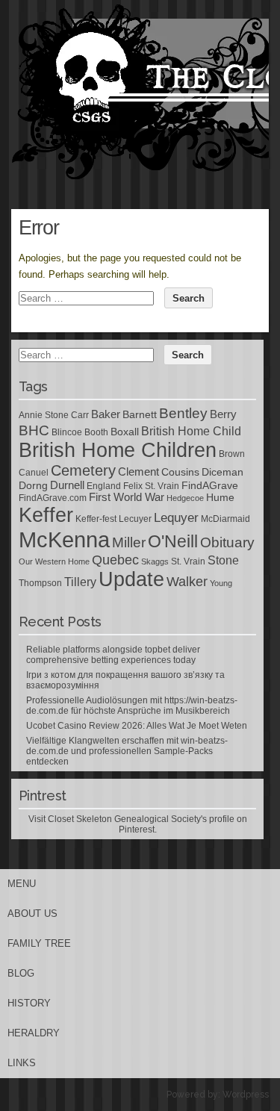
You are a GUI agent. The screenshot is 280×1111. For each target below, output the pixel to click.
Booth (96, 432)
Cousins (180, 472)
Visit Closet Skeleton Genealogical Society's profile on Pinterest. (137, 824)
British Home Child (191, 431)
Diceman (222, 472)
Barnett (139, 414)
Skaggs (155, 561)
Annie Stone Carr (54, 415)
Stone (223, 560)
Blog (20, 973)
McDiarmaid (225, 519)
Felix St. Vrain (151, 486)
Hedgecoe (185, 498)
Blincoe (67, 432)
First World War (126, 497)
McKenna (64, 539)
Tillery (80, 582)
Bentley (183, 413)
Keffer (46, 514)
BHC (34, 430)
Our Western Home (54, 561)
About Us (32, 913)
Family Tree (39, 943)
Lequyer (176, 518)
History (29, 1003)
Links (21, 1062)
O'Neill (173, 541)
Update (131, 579)
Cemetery (83, 470)
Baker (105, 414)
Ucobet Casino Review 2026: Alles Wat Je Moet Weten (136, 726)
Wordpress (246, 1094)
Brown (232, 454)
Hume (220, 497)
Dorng (33, 485)
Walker (187, 581)
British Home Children (118, 450)
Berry (223, 414)
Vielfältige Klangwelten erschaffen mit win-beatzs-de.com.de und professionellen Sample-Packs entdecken (127, 751)
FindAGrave (209, 485)
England (104, 486)
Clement (138, 472)
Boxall (125, 432)
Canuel (34, 472)
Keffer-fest (95, 519)
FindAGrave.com (53, 498)
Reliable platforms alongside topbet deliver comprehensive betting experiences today (113, 654)
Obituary (227, 542)
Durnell (67, 485)
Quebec (115, 560)
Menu (21, 883)
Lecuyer (135, 519)
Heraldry (33, 1033)
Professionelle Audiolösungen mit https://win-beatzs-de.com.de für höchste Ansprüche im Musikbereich (131, 705)
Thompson (40, 583)
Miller (129, 542)
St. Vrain (188, 561)
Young (221, 583)
